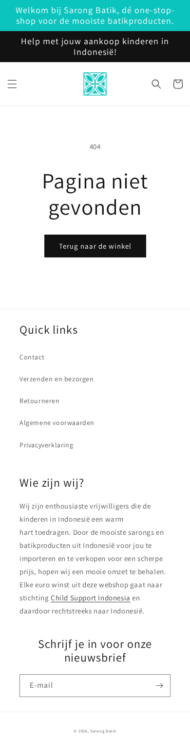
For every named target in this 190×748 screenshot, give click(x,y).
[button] (12, 84)
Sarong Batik (103, 730)
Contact (31, 357)
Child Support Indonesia (91, 597)
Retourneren (39, 400)
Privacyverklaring (46, 445)
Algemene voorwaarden (57, 422)
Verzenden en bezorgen (56, 378)
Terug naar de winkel (95, 246)
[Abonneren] (159, 685)
